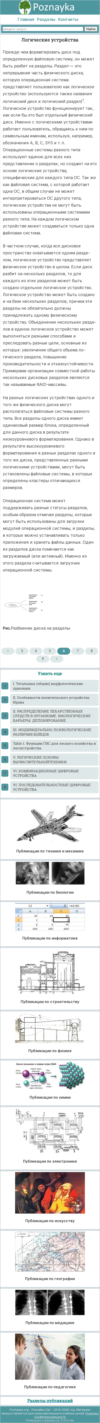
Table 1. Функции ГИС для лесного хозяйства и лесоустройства (54, 745)
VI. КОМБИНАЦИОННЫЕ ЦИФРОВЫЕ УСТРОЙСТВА (46, 773)
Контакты (68, 19)
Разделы (46, 19)
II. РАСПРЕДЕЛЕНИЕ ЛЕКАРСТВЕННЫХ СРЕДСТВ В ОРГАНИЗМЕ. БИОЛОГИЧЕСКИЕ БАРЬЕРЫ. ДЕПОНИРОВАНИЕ (52, 716)
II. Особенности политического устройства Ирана (51, 699)
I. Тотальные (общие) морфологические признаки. (48, 686)
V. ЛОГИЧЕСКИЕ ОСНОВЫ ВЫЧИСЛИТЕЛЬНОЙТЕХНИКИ (40, 759)
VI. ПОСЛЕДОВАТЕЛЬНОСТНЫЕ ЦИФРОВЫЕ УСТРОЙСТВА (52, 787)
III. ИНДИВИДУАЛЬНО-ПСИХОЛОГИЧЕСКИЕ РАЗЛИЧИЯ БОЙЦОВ (52, 732)
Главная (26, 19)
